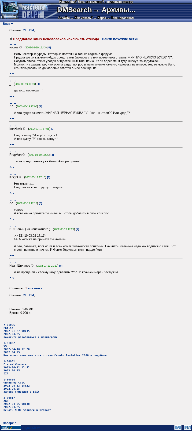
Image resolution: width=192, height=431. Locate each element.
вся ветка (35, 288)
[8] (61, 265)
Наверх (7, 423)
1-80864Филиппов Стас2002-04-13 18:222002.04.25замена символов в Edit (22, 385)
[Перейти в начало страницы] (10, 74)
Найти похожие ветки (120, 39)
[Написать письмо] (187, 428)
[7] (77, 229)
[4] (52, 154)
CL (25, 30)
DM (31, 30)
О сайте (64, 18)
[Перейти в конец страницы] (13, 74)
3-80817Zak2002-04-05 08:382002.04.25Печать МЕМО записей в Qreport (27, 404)
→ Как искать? (82, 18)
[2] (40, 106)
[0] (49, 47)
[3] (52, 128)
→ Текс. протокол (120, 18)
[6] (40, 203)
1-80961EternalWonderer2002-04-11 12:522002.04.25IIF (17, 367)
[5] (48, 177)
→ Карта (100, 18)
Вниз (5, 23)
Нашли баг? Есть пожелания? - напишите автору (96, 2)
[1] (38, 84)
